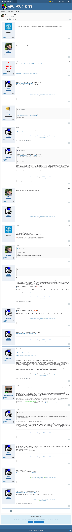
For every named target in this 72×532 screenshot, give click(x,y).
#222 (69, 42)
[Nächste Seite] (15, 19)
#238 (69, 444)
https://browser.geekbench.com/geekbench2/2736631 (26, 311)
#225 (69, 106)
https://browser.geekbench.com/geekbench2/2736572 (26, 287)
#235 (69, 348)
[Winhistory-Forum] (36, 6)
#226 (69, 127)
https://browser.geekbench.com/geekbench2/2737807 (26, 355)
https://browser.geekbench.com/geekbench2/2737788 (26, 333)
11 (7, 19)
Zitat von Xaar (21, 412)
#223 (69, 61)
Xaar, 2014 (63, 399)
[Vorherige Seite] (2, 19)
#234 (69, 330)
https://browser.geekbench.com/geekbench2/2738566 (26, 451)
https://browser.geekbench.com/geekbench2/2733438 (26, 85)
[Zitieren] (69, 38)
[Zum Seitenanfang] (70, 530)
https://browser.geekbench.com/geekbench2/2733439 (26, 83)
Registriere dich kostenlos (38, 519)
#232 (69, 266)
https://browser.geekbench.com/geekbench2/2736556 (26, 171)
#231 (69, 245)
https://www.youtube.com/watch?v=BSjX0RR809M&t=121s (27, 73)
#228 (69, 188)
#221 (69, 22)
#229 (69, 206)
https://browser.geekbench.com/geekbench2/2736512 (26, 131)
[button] (52, 1)
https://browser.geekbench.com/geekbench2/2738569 (26, 492)
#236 (69, 385)
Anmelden (59, 1)
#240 (69, 489)
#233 (69, 308)
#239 (69, 468)
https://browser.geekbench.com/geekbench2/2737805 (26, 352)
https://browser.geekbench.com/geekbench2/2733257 (27, 115)
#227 (69, 147)
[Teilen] (70, 19)
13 (11, 19)
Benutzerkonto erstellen (39, 521)
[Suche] (69, 1)
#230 (69, 225)
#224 (69, 80)
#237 (69, 409)
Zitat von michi (21, 248)
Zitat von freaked (22, 109)
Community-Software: (36, 530)
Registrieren (64, 1)
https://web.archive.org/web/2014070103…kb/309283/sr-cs (30, 63)
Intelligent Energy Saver (29, 292)
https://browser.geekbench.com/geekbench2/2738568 (26, 472)
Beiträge (4, 37)
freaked (26, 99)
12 (9, 19)
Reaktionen (5, 36)
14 (13, 19)
